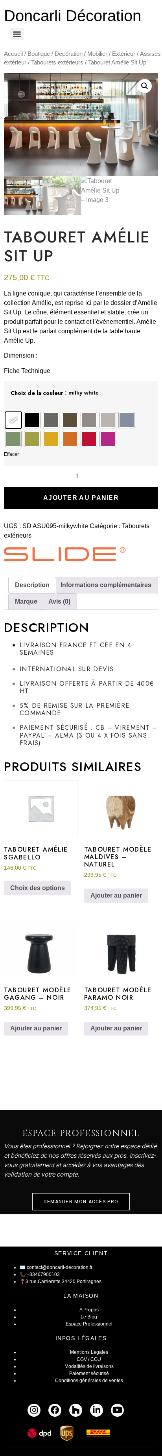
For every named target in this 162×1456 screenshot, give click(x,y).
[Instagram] (34, 1410)
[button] (145, 86)
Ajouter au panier (81, 497)
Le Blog (89, 1317)
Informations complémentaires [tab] (106, 585)
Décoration (69, 54)
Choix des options (37, 888)
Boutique (39, 54)
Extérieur (123, 54)
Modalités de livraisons (89, 1366)
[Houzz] (75, 1410)
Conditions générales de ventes (89, 1380)
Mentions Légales (89, 1352)
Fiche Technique (27, 370)
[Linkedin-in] (96, 1410)
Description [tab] (32, 585)
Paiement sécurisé (89, 1373)
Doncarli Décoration (72, 15)
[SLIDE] (65, 555)
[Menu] (17, 34)
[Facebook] (54, 1410)
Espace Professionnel (89, 1324)
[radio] (13, 420)
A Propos (89, 1310)
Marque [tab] (26, 601)
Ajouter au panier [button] (116, 895)
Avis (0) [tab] (59, 601)
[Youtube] (117, 1410)
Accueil (13, 54)
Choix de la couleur (37, 393)
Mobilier (97, 54)
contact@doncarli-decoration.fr (59, 1267)
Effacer (11, 454)
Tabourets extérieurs (57, 62)
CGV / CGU (89, 1359)
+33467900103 (43, 1274)
